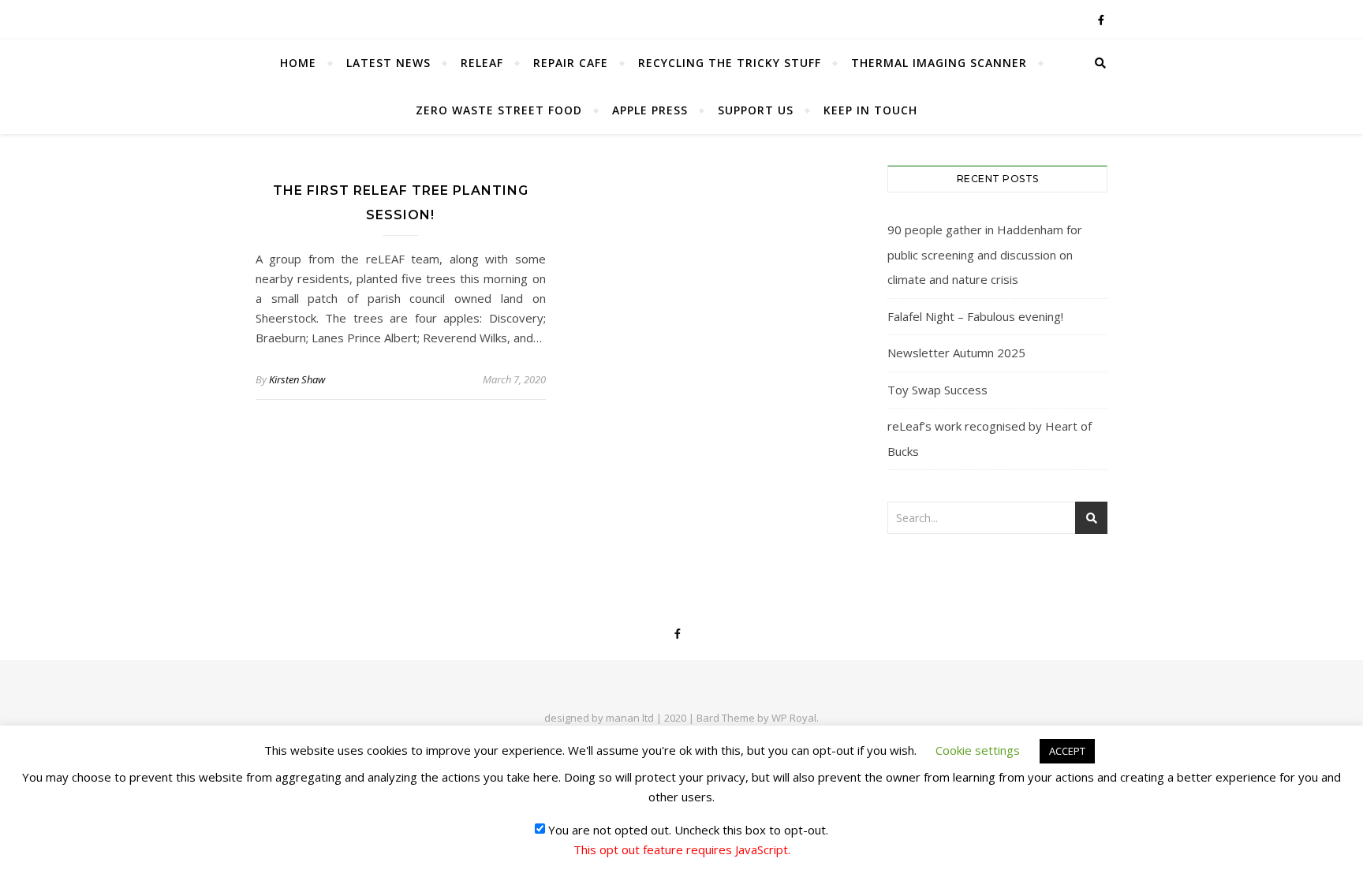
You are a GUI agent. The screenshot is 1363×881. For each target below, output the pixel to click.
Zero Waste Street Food (499, 110)
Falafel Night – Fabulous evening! (975, 316)
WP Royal (793, 718)
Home (298, 62)
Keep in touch (870, 110)
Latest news (388, 62)
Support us (756, 110)
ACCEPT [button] (1067, 751)
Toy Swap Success (937, 390)
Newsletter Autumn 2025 (956, 352)
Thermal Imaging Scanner (939, 62)
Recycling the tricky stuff (729, 62)
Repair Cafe (570, 62)
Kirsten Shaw (297, 379)
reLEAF (482, 62)
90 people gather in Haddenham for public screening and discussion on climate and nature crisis (984, 254)
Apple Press (650, 110)
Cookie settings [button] (977, 750)
